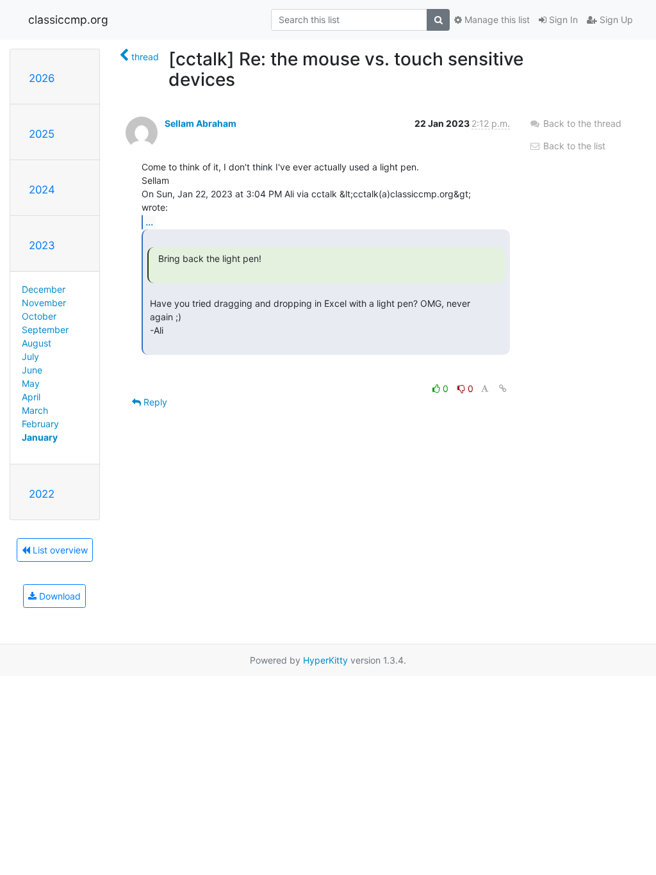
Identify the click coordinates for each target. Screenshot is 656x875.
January (40, 437)
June (32, 369)
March (35, 410)
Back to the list (573, 145)
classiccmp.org (68, 19)
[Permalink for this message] (503, 388)
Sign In (562, 19)
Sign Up (615, 19)
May (31, 383)
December (43, 289)
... (149, 221)
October (39, 316)
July (30, 356)
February (40, 423)
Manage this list (496, 19)
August (36, 343)
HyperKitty (325, 660)
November (44, 302)
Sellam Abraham (200, 123)
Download (59, 596)
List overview (59, 549)
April (31, 396)
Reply (154, 402)
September (45, 329)
